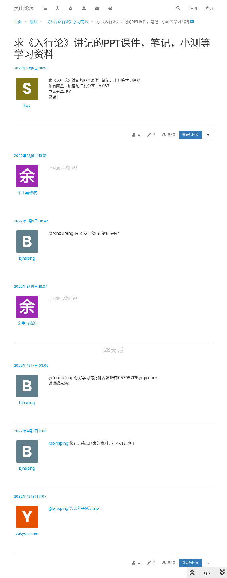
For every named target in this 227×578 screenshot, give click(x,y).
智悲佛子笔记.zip (84, 508)
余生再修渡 (27, 193)
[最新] (58, 8)
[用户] (84, 8)
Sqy (27, 105)
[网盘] (97, 8)
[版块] (44, 8)
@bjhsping (58, 443)
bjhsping (27, 258)
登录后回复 (190, 134)
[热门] (71, 8)
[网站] (110, 8)
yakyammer (27, 533)
